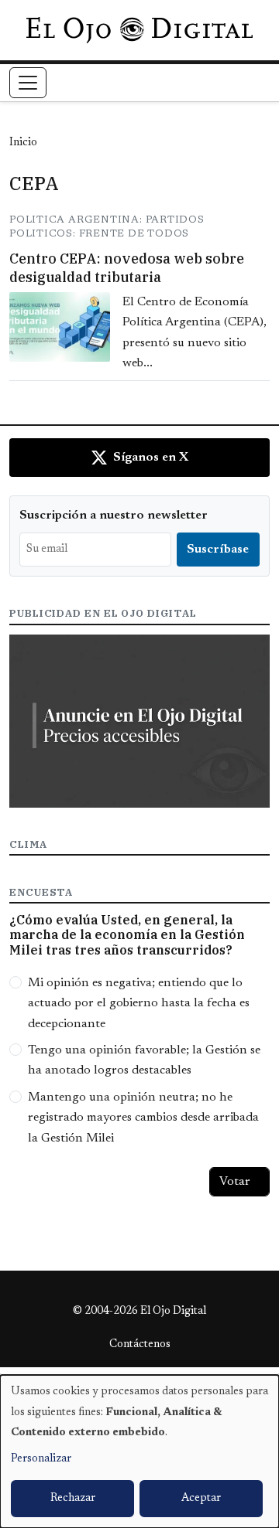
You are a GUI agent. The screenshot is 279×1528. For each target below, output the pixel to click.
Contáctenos (139, 1344)
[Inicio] (139, 30)
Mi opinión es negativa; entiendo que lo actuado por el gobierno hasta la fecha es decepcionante (139, 1003)
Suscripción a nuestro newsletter (113, 515)
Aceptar (201, 1498)
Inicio (23, 143)
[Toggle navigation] (27, 82)
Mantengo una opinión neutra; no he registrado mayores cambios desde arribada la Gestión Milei (143, 1118)
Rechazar (72, 1498)
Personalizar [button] (41, 1459)
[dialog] (139, 1451)
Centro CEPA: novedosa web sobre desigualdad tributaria (126, 267)
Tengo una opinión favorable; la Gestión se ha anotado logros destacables (144, 1060)
